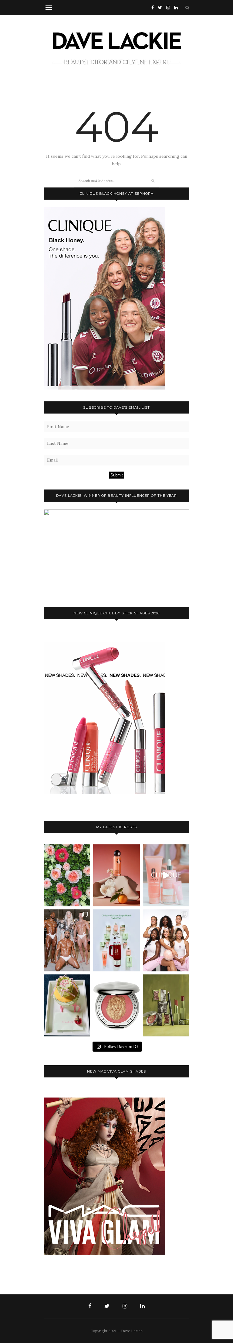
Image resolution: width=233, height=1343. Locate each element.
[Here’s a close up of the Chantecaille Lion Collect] (116, 1005)
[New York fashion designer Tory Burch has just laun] (116, 875)
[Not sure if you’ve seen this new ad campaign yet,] (166, 875)
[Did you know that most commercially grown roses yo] (67, 875)
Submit (116, 475)
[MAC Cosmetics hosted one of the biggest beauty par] (67, 940)
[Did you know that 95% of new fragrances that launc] (67, 1005)
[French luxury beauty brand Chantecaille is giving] (166, 1005)
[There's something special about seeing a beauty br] (166, 940)
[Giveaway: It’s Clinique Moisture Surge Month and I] (116, 940)
